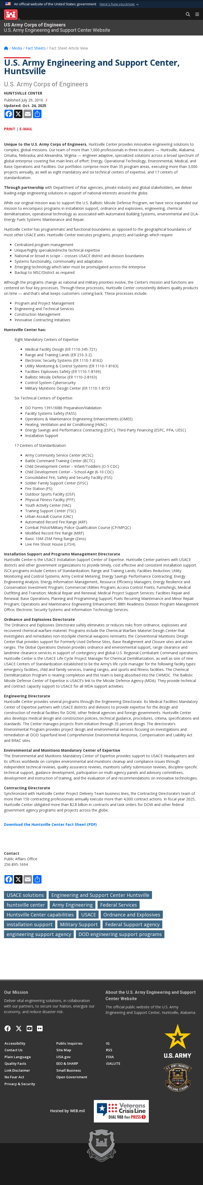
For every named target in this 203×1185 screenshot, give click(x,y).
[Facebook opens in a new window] (7, 1028)
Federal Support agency (132, 924)
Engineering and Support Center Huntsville (100, 895)
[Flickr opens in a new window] (40, 1028)
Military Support (79, 924)
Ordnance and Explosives (131, 914)
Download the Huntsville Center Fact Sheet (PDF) (50, 824)
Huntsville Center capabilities (40, 914)
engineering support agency (39, 934)
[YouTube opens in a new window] (29, 1028)
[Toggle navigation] (195, 14)
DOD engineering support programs (120, 934)
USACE (88, 914)
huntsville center (26, 905)
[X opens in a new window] (19, 1028)
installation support (30, 924)
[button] (120, 4)
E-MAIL (26, 128)
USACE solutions (25, 895)
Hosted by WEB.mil (67, 1110)
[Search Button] (186, 14)
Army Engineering (72, 905)
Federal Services (118, 905)
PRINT (9, 128)
